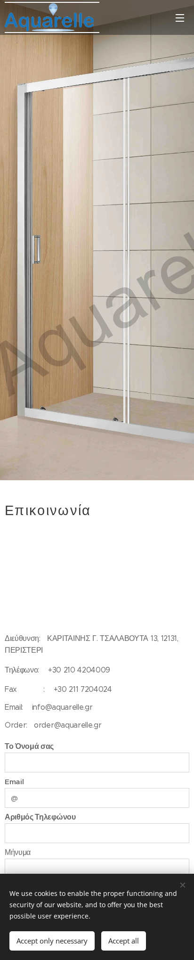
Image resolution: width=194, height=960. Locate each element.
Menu (179, 17)
